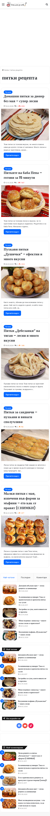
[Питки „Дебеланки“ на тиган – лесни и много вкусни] (25, 364)
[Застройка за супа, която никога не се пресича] (10, 613)
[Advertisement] (25, 36)
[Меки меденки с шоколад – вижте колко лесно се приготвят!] (10, 624)
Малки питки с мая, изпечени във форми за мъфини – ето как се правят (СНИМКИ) (22, 500)
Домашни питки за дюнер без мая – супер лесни (24, 98)
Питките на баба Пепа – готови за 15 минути (23, 175)
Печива (8, 92)
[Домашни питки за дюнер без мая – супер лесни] (25, 124)
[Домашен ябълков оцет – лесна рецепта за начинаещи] (10, 589)
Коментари (42, 577)
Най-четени (8, 577)
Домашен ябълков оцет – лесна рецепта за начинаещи (31, 587)
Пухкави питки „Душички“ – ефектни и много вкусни (23, 254)
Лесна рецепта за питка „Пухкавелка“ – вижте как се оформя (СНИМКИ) (30, 756)
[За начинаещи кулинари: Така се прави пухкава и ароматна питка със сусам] (10, 600)
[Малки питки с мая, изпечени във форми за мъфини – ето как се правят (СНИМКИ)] (25, 531)
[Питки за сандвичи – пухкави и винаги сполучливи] (25, 445)
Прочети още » (12, 155)
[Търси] (47, 5)
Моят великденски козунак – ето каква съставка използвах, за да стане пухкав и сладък (31, 803)
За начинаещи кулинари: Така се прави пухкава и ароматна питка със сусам (32, 600)
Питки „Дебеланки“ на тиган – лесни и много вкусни (22, 335)
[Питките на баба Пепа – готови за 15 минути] (25, 201)
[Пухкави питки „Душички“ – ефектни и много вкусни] (25, 282)
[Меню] (3, 5)
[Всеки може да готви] (16, 4)
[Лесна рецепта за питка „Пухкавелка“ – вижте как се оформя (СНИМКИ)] (9, 756)
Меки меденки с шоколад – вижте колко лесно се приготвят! (32, 622)
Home (6, 70)
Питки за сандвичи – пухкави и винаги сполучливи (20, 417)
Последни (25, 577)
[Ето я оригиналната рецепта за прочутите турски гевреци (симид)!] (9, 781)
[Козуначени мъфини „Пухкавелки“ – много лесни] (10, 635)
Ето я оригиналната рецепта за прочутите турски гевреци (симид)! (32, 779)
